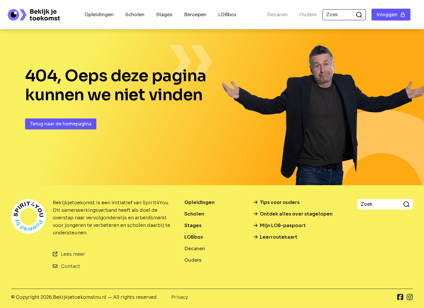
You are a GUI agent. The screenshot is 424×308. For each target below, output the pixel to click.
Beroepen (195, 15)
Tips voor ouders (280, 202)
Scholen (135, 15)
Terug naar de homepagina (60, 124)
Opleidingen (99, 15)
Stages (164, 15)
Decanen (277, 15)
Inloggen (386, 15)
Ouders (308, 15)
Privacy (179, 297)
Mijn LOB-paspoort (283, 225)
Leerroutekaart (278, 237)
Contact (70, 266)
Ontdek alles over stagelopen (296, 214)
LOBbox (227, 15)
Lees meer (72, 254)
